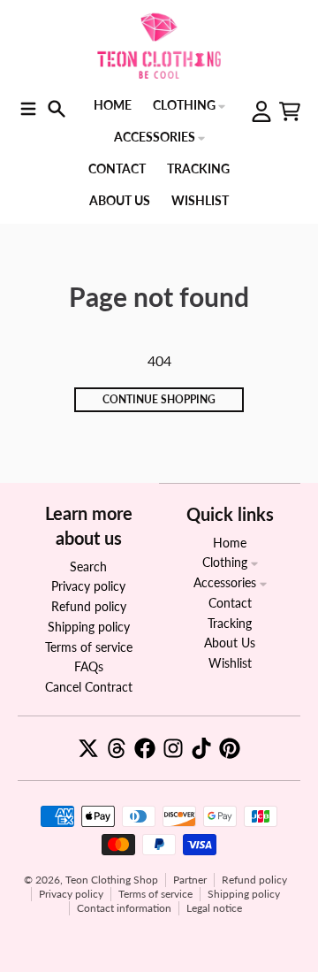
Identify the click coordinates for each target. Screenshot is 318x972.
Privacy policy (71, 893)
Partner (190, 879)
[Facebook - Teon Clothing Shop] (144, 748)
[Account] (261, 111)
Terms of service (155, 893)
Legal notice (214, 908)
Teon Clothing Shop (111, 879)
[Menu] (28, 108)
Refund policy (254, 879)
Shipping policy (244, 893)
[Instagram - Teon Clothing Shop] (173, 748)
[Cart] (289, 111)
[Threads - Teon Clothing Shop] (116, 748)
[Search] (56, 108)
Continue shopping (159, 399)
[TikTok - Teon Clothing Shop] (201, 748)
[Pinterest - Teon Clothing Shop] (229, 748)
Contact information (124, 908)
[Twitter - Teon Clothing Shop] (88, 748)
